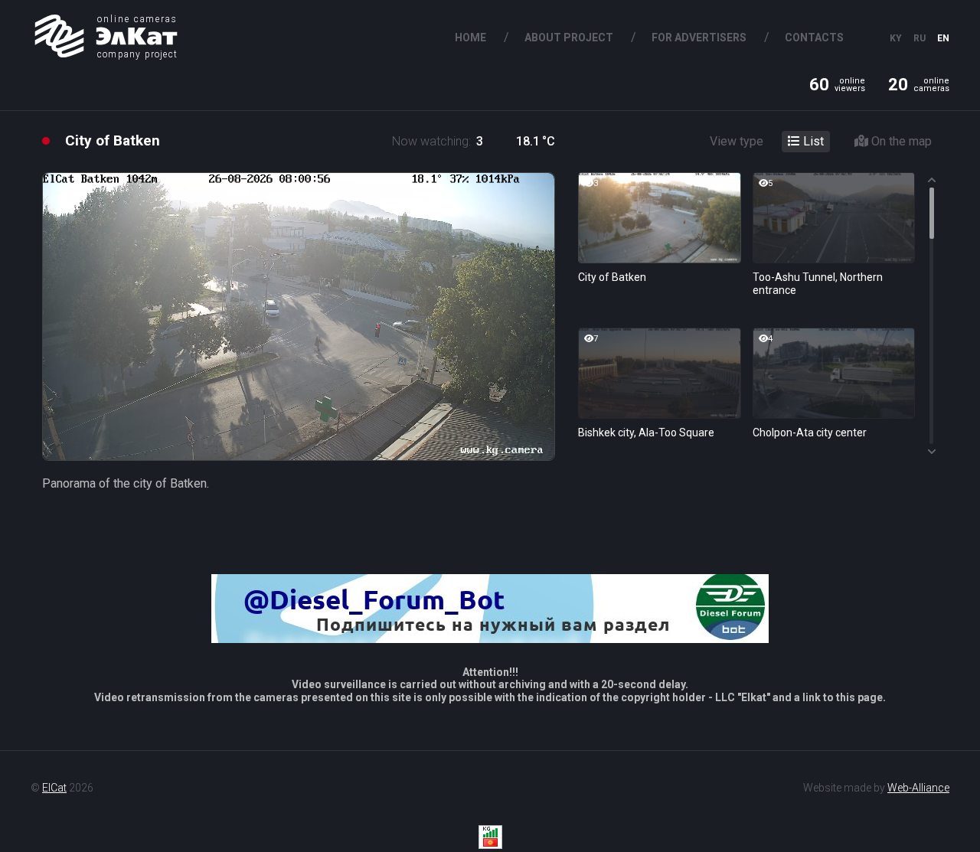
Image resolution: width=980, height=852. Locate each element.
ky (896, 38)
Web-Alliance (918, 788)
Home (470, 37)
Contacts (814, 37)
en (943, 38)
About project (568, 37)
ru (919, 38)
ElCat (54, 788)
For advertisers (699, 37)
